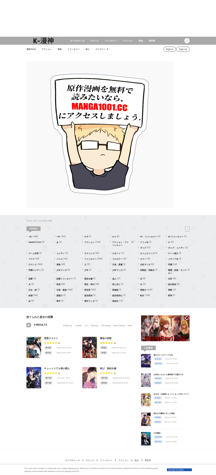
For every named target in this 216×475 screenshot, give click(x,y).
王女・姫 (34, 289)
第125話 (158, 398)
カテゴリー (100, 49)
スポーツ (118, 253)
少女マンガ (63, 270)
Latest (78, 325)
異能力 (146, 289)
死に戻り (117, 284)
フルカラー (119, 258)
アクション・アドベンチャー (123, 244)
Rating (94, 325)
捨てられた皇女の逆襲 (43, 220)
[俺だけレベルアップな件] (146, 360)
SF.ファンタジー (177, 236)
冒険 (60, 49)
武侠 (60, 284)
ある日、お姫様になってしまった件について (171, 394)
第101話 (104, 383)
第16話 (103, 347)
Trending (105, 325)
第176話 (48, 383)
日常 (172, 278)
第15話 (103, 352)
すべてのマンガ (77, 40)
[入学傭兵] (146, 438)
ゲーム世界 (35, 253)
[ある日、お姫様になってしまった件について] (146, 399)
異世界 (152, 40)
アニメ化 (145, 242)
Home (29, 220)
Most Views (119, 325)
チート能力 (174, 253)
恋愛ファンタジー (66, 278)
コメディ (62, 253)
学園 (172, 264)
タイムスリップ (148, 253)
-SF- (61, 236)
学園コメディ (36, 270)
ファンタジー (111, 40)
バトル (61, 258)
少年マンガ (119, 270)
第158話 (158, 417)
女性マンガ (147, 264)
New (130, 325)
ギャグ (145, 247)
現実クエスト (51, 338)
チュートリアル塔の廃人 (57, 368)
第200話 (158, 363)
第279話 (158, 441)
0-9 (87, 236)
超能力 (60, 295)
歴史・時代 (91, 284)
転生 (141, 40)
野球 (171, 295)
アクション (128, 40)
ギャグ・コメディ (178, 247)
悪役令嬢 (89, 278)
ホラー (145, 258)
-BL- (33, 236)
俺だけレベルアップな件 (163, 355)
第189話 (158, 383)
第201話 (158, 359)
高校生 (117, 301)
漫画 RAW (31, 49)
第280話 (158, 437)
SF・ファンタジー (150, 236)
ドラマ (34, 258)
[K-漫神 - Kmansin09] (43, 40)
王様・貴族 (64, 289)
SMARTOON (36, 242)
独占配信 (174, 284)
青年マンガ (91, 301)
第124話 (158, 402)
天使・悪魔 (118, 264)
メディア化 (174, 258)
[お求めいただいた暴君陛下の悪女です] (146, 379)
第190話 (158, 378)
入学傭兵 (157, 433)
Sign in (169, 49)
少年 (87, 270)
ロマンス (95, 40)
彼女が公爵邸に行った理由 (164, 413)
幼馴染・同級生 (148, 270)
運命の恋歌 (106, 338)
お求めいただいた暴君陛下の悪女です (169, 374)
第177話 (48, 378)
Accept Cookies (176, 469)
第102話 (104, 378)
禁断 (172, 289)
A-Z (86, 325)
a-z (115, 236)
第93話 (48, 347)
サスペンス (91, 253)
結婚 (33, 295)
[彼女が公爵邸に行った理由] (146, 418)
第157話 (157, 422)
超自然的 (89, 295)
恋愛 (32, 278)
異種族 (116, 289)
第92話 (48, 352)
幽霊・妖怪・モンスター (179, 272)
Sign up (183, 49)
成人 (88, 49)
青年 (59, 301)
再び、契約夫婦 (108, 368)
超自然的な (118, 295)
